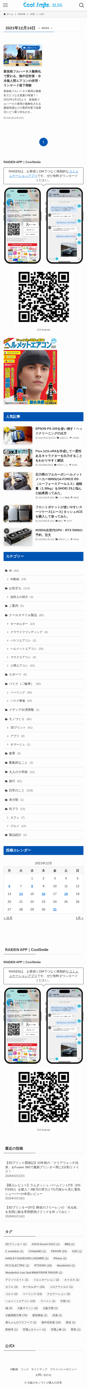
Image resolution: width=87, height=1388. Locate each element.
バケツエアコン (23, 640)
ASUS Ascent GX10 (46, 1244)
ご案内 (16, 605)
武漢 (57, 1315)
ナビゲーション (58, 1294)
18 (66, 894)
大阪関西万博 (16, 1315)
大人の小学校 (22, 772)
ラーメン (47, 1301)
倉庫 (15, 753)
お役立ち (19, 588)
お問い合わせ (43, 1374)
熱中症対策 (51, 1322)
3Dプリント (21, 727)
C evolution (14, 1251)
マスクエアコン (23, 657)
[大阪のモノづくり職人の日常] (43, 5)
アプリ (17, 736)
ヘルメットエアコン (27, 648)
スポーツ (18, 674)
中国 (65, 1301)
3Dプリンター (16, 1244)
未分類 (16, 799)
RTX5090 (43, 1265)
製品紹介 (18, 835)
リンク (25, 1369)
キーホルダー (22, 623)
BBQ (70, 1244)
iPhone (60, 1258)
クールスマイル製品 (26, 615)
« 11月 (8, 918)
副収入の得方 (21, 597)
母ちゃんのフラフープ (20, 1322)
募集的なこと (21, 762)
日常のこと (21, 790)
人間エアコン (22, 665)
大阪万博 (50, 1308)
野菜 (76, 1329)
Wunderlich (66, 1265)
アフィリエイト (16, 1279)
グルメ (18, 826)
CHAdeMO (37, 1251)
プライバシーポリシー (63, 1369)
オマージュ (20, 744)
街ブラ (17, 809)
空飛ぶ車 (58, 1329)
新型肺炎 (39, 1315)
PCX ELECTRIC (17, 1265)
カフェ (17, 817)
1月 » (79, 918)
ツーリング (21, 692)
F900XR (59, 1251)
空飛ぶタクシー (34, 1329)
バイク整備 (21, 700)
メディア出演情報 (24, 709)
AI (14, 570)
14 (21, 894)
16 (43, 894)
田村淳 (11, 1329)
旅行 (15, 781)
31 (55, 909)
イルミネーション (46, 1279)
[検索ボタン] (81, 5)
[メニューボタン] (5, 5)
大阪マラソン (27, 1308)
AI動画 (18, 579)
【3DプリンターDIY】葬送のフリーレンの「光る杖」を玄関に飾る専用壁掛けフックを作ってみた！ (42, 1212)
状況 (70, 1322)
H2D (77, 1251)
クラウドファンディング (29, 632)
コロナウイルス (61, 1286)
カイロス (71, 1279)
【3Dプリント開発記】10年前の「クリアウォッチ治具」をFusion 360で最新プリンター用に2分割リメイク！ (42, 1169)
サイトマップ (39, 1369)
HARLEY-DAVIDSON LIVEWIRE (26, 1258)
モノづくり (20, 719)
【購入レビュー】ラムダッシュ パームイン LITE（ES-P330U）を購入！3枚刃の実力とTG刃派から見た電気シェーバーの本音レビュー (43, 1191)
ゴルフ (11, 1294)
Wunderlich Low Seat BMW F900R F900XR (33, 1272)
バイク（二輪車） (25, 683)
